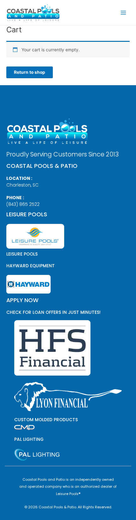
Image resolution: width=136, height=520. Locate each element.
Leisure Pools (22, 254)
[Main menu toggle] (123, 12)
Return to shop (29, 72)
